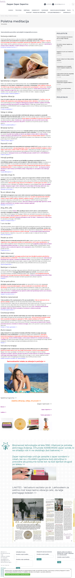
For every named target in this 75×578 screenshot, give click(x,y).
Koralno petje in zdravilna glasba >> (10, 93)
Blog (69, 10)
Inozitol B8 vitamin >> (7, 172)
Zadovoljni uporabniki (57, 10)
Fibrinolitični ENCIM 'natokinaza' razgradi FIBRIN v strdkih (64, 82)
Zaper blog (67, 12)
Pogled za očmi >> (6, 250)
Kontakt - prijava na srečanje (36, 12)
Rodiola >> (3, 278)
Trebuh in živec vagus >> (7, 140)
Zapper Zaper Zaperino (17, 4)
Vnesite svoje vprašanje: (22, 559)
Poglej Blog (62, 97)
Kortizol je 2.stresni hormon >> (9, 47)
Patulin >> (3, 342)
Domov (10, 10)
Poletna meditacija (13, 15)
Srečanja (27, 10)
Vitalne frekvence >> (54, 12)
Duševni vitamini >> (6, 154)
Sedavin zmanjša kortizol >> (8, 220)
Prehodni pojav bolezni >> (8, 309)
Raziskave (45, 10)
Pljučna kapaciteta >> (7, 264)
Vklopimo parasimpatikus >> (8, 125)
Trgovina (18, 10)
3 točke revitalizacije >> (7, 109)
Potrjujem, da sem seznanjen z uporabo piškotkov (17, 574)
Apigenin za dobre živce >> (8, 294)
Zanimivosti (35, 10)
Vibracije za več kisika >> (7, 189)
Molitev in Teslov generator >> (9, 327)
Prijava (39, 559)
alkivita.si (3, 568)
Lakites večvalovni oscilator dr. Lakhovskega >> (13, 358)
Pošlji (18, 568)
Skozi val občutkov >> (7, 234)
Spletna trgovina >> (9, 398)
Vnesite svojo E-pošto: (22, 554)
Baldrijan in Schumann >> (8, 204)
